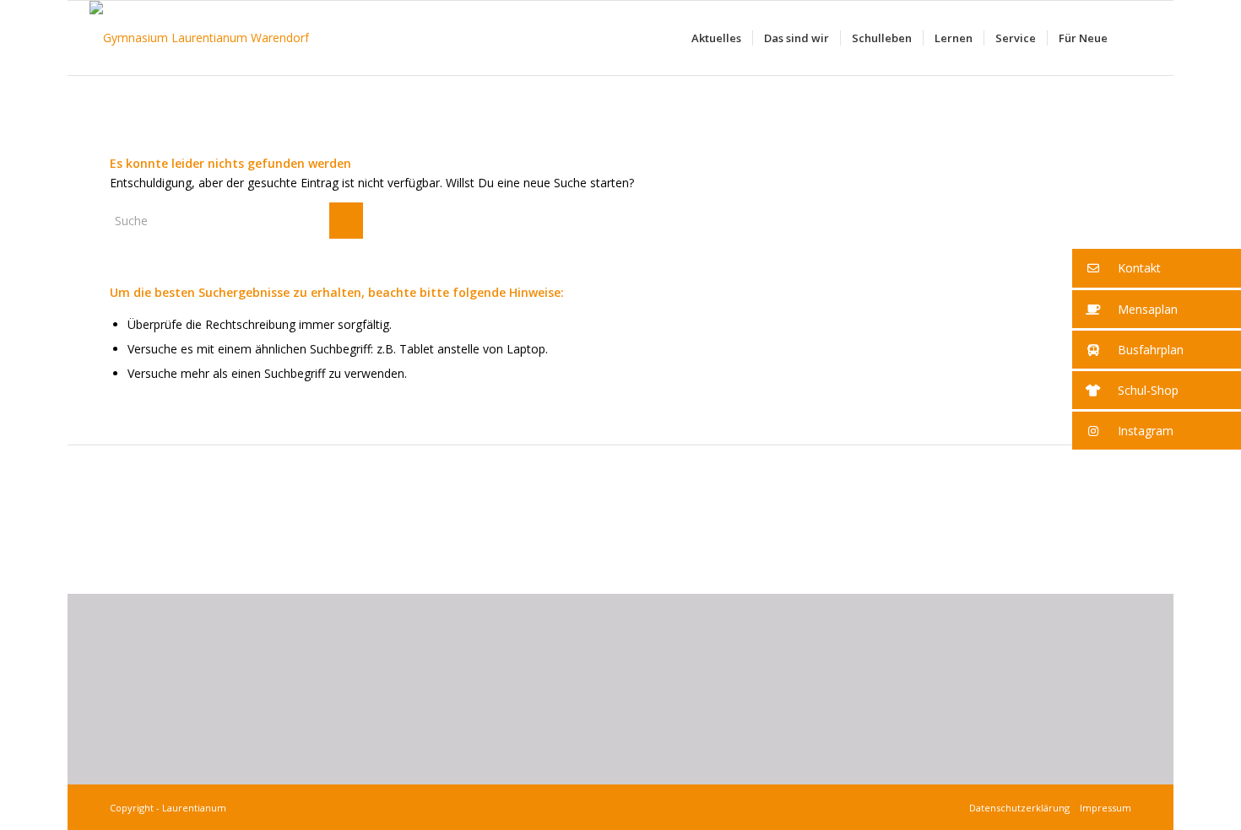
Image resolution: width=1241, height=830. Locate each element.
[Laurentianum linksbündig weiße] (199, 38)
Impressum (1103, 807)
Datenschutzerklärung (1022, 807)
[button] (1156, 268)
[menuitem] (716, 38)
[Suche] (1135, 38)
